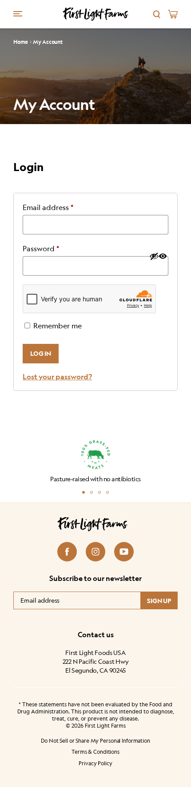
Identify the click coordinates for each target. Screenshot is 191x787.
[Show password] (157, 256)
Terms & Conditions (95, 751)
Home (20, 42)
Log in (40, 353)
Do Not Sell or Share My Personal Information (95, 740)
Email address (63, 207)
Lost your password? (57, 376)
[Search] (157, 14)
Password (56, 248)
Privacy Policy (95, 763)
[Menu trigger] (17, 13)
